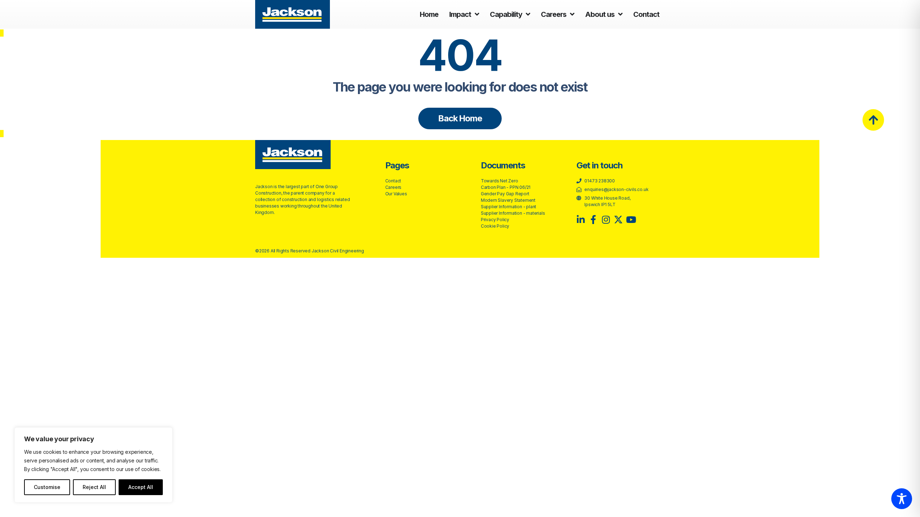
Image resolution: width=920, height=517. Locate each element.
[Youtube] (630, 219)
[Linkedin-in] (580, 219)
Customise (47, 487)
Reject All (94, 487)
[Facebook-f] (593, 219)
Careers (553, 14)
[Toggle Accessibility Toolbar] (902, 499)
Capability (506, 14)
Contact (646, 14)
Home (429, 14)
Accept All (140, 487)
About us (600, 14)
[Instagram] (606, 219)
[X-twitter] (618, 219)
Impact (460, 14)
